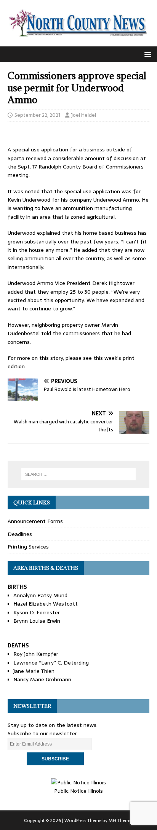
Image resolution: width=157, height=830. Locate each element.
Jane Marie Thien (33, 671)
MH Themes (121, 820)
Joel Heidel (83, 115)
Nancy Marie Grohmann (42, 679)
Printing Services (28, 546)
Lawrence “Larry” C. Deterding (51, 662)
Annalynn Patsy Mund (40, 595)
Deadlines (20, 534)
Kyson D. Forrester (36, 612)
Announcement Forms (35, 521)
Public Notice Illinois (78, 791)
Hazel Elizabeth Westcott (45, 603)
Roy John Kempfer (35, 654)
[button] (146, 53)
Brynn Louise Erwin (36, 621)
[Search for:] (79, 474)
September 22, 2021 (37, 115)
